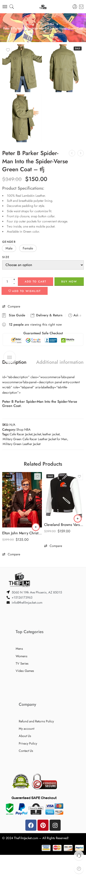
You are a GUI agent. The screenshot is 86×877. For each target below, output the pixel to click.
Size (5, 257)
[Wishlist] (7, 50)
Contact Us (26, 750)
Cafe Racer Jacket (21, 434)
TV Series (22, 663)
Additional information (60, 362)
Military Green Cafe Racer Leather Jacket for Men (35, 439)
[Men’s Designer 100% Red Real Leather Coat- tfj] (72, 153)
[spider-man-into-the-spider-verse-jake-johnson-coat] (64, 68)
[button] (9, 248)
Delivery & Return (48, 315)
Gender (9, 241)
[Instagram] (55, 825)
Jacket (37, 434)
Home (30, 24)
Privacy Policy (28, 743)
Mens (19, 648)
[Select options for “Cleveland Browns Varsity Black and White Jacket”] (78, 519)
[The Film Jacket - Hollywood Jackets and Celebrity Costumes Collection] (43, 7)
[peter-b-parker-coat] (22, 118)
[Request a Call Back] (79, 855)
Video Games (25, 670)
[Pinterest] (43, 825)
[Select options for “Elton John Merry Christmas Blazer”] (36, 527)
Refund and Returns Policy (36, 721)
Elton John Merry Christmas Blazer (22, 533)
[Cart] (81, 7)
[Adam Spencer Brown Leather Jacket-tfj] (80, 153)
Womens (21, 656)
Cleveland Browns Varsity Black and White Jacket (64, 524)
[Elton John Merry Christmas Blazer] (22, 499)
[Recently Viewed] (79, 869)
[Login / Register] (75, 7)
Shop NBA (47, 24)
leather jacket (51, 434)
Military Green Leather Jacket (21, 443)
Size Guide (16, 315)
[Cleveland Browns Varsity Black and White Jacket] (64, 495)
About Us (25, 735)
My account (26, 728)
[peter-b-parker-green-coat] (22, 68)
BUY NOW (69, 282)
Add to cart (35, 282)
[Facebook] (30, 825)
